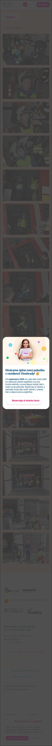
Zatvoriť (48, 338)
